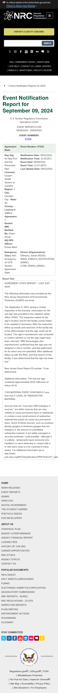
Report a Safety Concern (29, 31)
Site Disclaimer (21, 687)
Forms (5, 583)
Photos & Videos (11, 513)
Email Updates (43, 66)
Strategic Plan (10, 529)
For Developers (11, 518)
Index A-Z (13, 70)
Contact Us (27, 66)
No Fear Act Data (19, 679)
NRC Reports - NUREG (14, 596)
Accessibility (27, 683)
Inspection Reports (13, 605)
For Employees (39, 687)
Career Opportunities (15, 550)
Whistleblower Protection (30, 675)
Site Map (14, 683)
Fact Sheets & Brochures (17, 579)
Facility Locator (43, 70)
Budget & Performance (16, 533)
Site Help (14, 66)
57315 (28, 138)
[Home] (25, 15)
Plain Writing (9, 609)
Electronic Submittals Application (23, 587)
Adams (5, 496)
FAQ (11, 62)
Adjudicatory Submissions (18, 592)
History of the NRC (13, 546)
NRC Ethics (8, 555)
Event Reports (10, 492)
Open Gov (7, 500)
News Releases (10, 487)
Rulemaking (8, 618)
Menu (51, 15)
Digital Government (14, 505)
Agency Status (10, 559)
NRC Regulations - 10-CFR (17, 600)
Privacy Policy (43, 683)
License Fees (9, 542)
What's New (43, 62)
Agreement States (25, 62)
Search (47, 43)
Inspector (39, 679)
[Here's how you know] (29, 4)
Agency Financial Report (17, 537)
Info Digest (8, 575)
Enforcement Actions (15, 613)
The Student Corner (14, 509)
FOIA (45, 671)
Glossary (7, 622)
